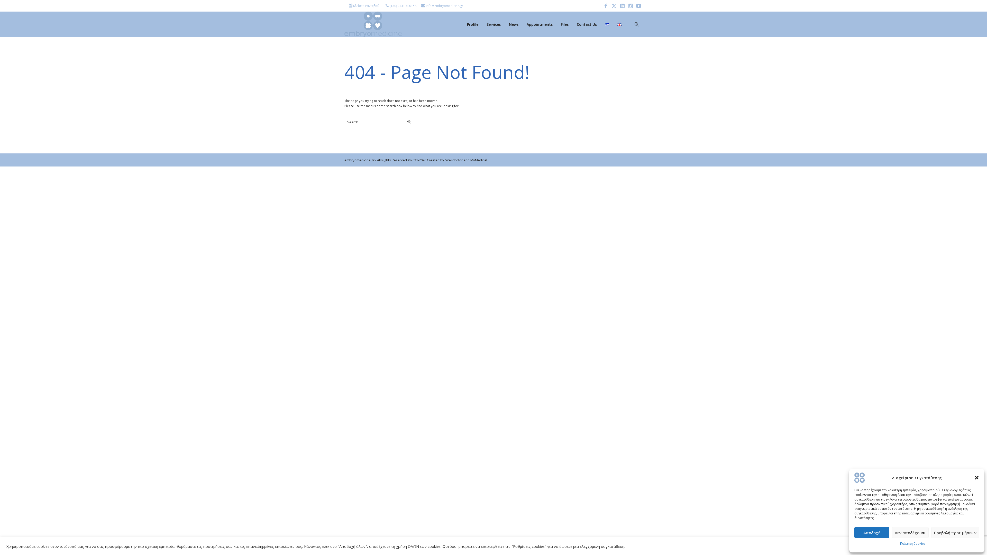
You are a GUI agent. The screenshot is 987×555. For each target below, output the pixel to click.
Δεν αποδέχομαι (910, 532)
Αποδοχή (872, 532)
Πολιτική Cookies (912, 543)
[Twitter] (614, 6)
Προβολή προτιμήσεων (955, 532)
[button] (976, 477)
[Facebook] (606, 6)
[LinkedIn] (622, 6)
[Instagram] (630, 6)
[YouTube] (639, 6)
